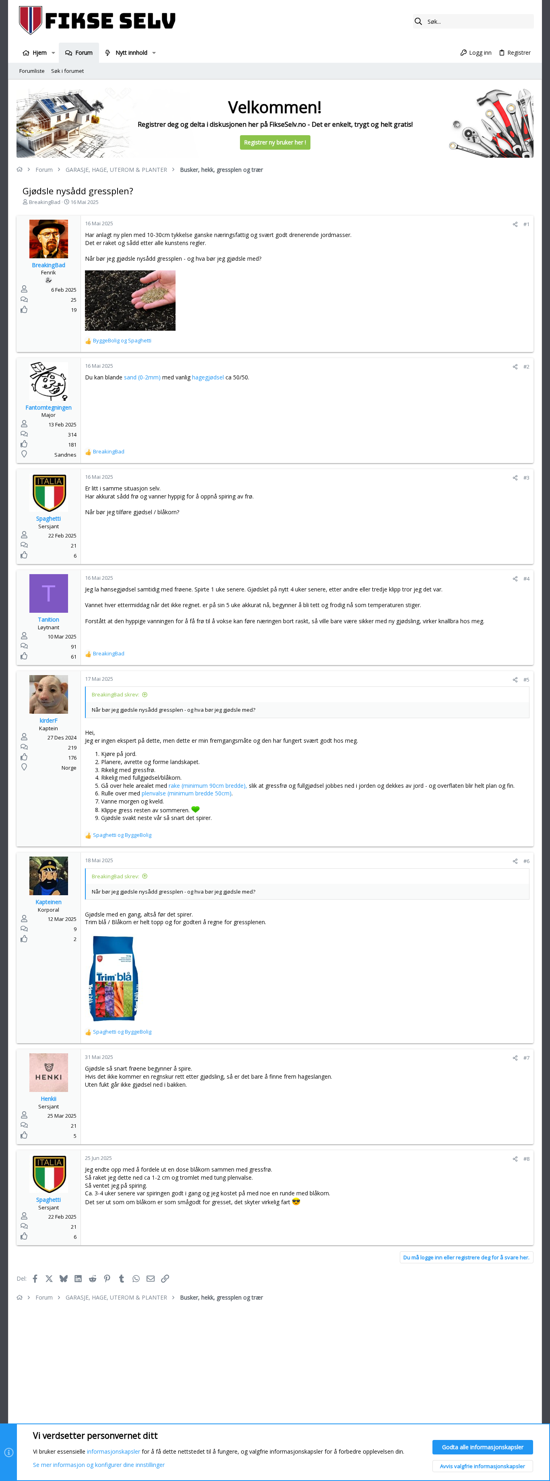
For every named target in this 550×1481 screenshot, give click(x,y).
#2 (526, 366)
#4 (526, 578)
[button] (53, 52)
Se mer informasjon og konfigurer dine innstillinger (99, 1465)
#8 (526, 1158)
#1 (526, 224)
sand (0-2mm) (143, 377)
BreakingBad (44, 202)
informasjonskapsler (113, 1451)
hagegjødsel (208, 377)
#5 (526, 679)
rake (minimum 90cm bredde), (208, 785)
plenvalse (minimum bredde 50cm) (187, 793)
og (122, 340)
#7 (526, 1057)
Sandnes (65, 454)
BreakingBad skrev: (115, 694)
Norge (69, 767)
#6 (526, 861)
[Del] (515, 224)
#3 (526, 477)
